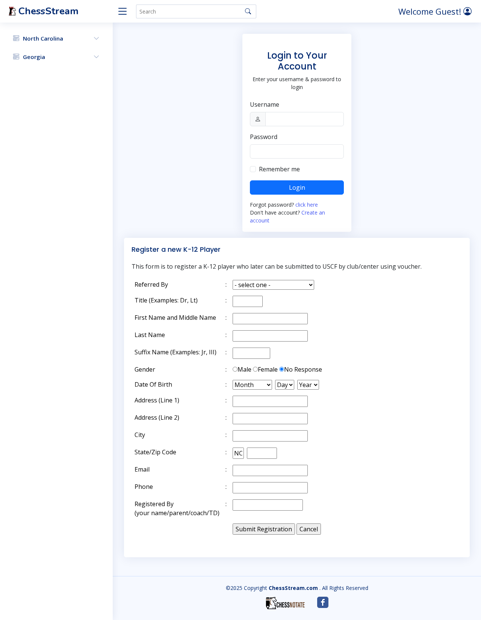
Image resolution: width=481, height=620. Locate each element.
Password (263, 137)
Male (244, 369)
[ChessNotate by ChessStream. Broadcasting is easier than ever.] (285, 603)
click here (306, 204)
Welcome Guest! (430, 11)
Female (268, 369)
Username (264, 104)
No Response (303, 369)
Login (297, 187)
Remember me (279, 169)
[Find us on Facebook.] (322, 602)
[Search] (248, 11)
